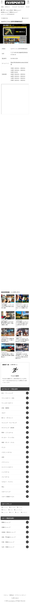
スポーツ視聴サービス (8, 496)
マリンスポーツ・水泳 (8, 398)
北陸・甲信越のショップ (9, 537)
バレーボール (5, 477)
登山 (3, 486)
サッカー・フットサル (8, 437)
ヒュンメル (5, 512)
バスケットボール (7, 452)
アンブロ (20, 507)
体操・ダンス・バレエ (8, 442)
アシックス (5, 507)
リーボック (24, 512)
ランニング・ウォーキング (9, 422)
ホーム (6, 595)
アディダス (13, 507)
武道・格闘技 (5, 408)
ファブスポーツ (11, 600)
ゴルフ (3, 413)
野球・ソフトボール (7, 432)
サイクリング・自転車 (8, 427)
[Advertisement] (15, 134)
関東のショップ (6, 522)
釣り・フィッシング (7, 393)
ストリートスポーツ (7, 467)
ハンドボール (5, 472)
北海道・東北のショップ (9, 532)
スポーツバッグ (6, 491)
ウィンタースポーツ (7, 403)
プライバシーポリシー (21, 595)
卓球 (3, 457)
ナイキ (11, 509)
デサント (5, 509)
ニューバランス (18, 509)
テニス (3, 447)
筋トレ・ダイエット (7, 417)
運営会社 (12, 595)
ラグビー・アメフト (7, 481)
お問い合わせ (15, 598)
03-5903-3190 (14, 58)
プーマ (12, 512)
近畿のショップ (6, 527)
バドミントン (5, 462)
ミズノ (17, 512)
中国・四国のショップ (8, 542)
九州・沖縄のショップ (8, 547)
